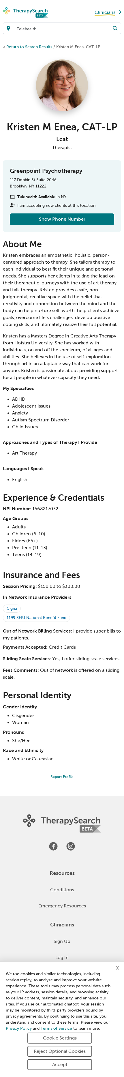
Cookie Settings (60, 1037)
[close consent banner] (117, 968)
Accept (59, 1064)
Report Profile (62, 777)
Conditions (62, 889)
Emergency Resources (62, 905)
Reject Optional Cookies (60, 1051)
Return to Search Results (29, 46)
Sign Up (62, 941)
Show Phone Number (62, 219)
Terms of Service (56, 1028)
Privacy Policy (19, 1028)
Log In (62, 957)
